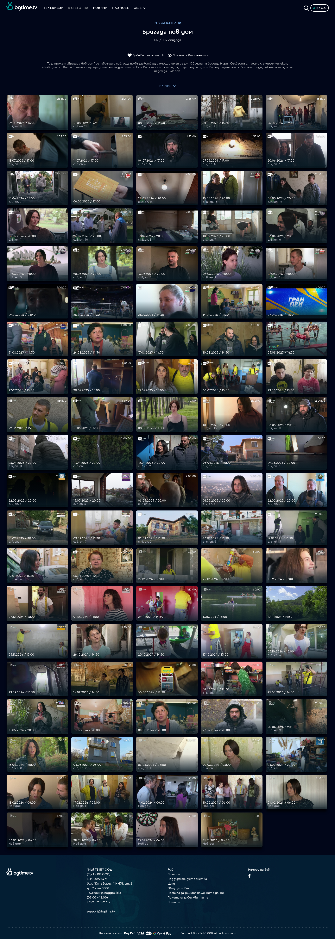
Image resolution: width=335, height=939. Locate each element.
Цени (171, 883)
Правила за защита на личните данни (196, 892)
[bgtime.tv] (19, 872)
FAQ (171, 869)
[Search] (306, 7)
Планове (174, 874)
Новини (100, 7)
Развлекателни (167, 23)
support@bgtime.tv (101, 911)
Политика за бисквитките (188, 897)
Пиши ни (174, 902)
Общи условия (178, 888)
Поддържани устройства (187, 878)
